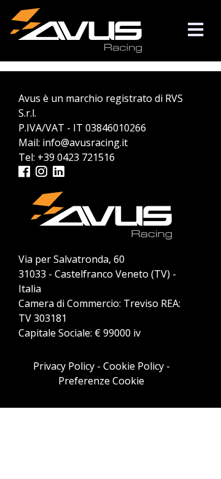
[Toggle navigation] (195, 30)
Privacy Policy (64, 366)
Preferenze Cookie (101, 380)
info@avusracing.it (85, 142)
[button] (195, 29)
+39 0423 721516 (76, 157)
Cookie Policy (133, 366)
